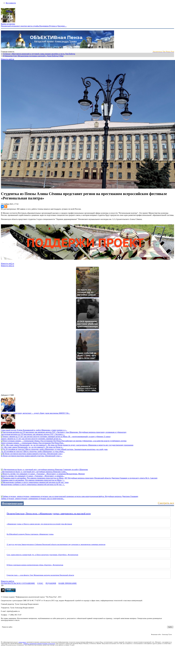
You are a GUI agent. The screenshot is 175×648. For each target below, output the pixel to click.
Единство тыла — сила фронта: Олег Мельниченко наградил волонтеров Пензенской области (40, 575)
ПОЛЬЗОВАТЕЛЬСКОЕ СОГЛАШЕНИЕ (18, 583)
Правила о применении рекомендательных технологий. (39, 643)
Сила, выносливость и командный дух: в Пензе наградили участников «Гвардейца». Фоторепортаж (42, 555)
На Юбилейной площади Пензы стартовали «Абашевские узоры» (30, 534)
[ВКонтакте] (2, 206)
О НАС (40, 583)
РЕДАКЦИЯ (51, 583)
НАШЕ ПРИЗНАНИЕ (67, 583)
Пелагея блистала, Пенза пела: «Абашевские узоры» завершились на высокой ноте (49, 513)
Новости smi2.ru (7, 59)
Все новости (11, 3)
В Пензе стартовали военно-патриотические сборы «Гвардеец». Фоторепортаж (35, 565)
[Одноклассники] (5, 206)
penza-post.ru (22, 642)
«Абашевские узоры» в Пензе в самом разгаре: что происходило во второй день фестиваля (39, 524)
